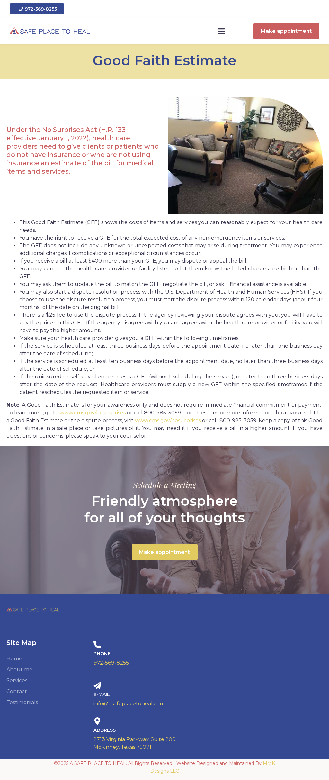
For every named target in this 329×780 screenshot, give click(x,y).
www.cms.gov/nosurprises (93, 413)
